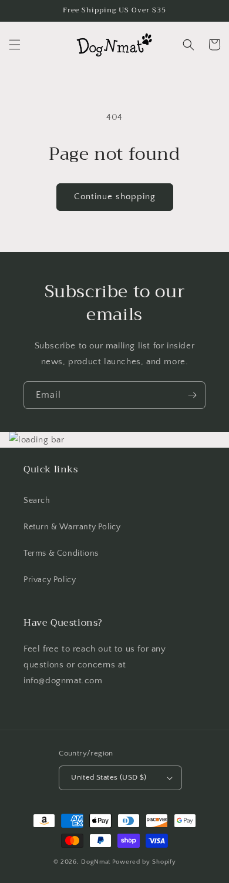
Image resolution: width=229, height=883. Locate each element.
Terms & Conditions (61, 553)
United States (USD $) (108, 777)
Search (36, 500)
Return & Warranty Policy (71, 527)
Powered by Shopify (144, 861)
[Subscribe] (192, 395)
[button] (15, 45)
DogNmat (95, 861)
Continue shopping (115, 197)
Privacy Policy (49, 580)
